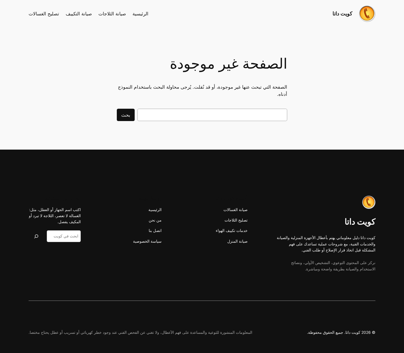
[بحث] (36, 236)
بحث (125, 115)
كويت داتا (342, 13)
